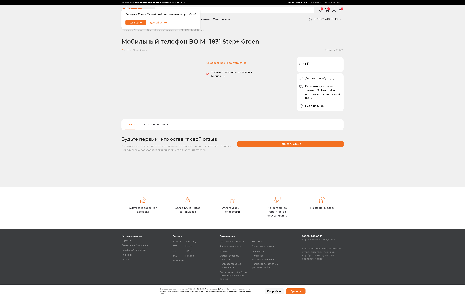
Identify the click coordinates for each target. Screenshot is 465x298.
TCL (175, 256)
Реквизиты (258, 251)
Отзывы (130, 124)
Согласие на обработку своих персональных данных (233, 275)
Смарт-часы (221, 19)
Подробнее (274, 291)
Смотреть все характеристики (226, 63)
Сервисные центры (263, 246)
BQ (147, 30)
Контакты (257, 242)
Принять (295, 291)
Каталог (138, 30)
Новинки (126, 255)
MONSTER (178, 261)
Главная (126, 30)
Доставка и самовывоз (233, 242)
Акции (125, 260)
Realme (189, 256)
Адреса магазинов (230, 246)
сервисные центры (334, 2)
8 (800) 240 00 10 (326, 19)
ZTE (175, 246)
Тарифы (126, 241)
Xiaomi (177, 242)
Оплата (224, 251)
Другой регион (159, 22)
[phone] (341, 19)
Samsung (190, 242)
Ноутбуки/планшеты (133, 250)
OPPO (188, 251)
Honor (188, 246)
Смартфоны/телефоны (134, 245)
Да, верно (136, 22)
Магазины (316, 2)
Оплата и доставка (155, 124)
